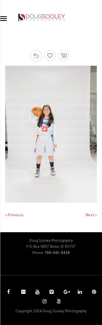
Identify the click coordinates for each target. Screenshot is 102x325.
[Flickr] (22, 292)
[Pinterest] (93, 292)
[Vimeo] (51, 292)
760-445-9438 (57, 253)
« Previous (14, 215)
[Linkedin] (79, 292)
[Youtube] (36, 292)
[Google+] (65, 292)
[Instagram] (44, 302)
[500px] (58, 302)
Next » (91, 215)
